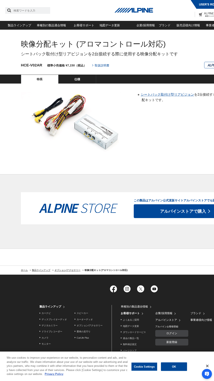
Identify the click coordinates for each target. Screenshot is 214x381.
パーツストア (130, 350)
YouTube (154, 288)
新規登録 (171, 342)
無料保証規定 (130, 344)
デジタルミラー (50, 325)
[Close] (207, 366)
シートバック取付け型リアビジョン (167, 94)
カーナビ (46, 313)
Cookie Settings (144, 366)
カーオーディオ (85, 319)
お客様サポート (84, 25)
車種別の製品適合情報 (51, 25)
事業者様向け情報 (201, 319)
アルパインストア (166, 319)
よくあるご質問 (131, 320)
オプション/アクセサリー (90, 325)
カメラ (45, 338)
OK (174, 366)
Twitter (140, 288)
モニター (46, 344)
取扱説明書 (102, 65)
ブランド (165, 25)
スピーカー (82, 313)
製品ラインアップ (19, 25)
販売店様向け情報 (188, 25)
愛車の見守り (83, 331)
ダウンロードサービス (134, 332)
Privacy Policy (54, 374)
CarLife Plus (83, 338)
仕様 (77, 79)
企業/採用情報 (145, 25)
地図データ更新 (109, 25)
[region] (107, 366)
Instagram (127, 288)
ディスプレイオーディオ (54, 319)
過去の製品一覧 (131, 338)
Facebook (113, 288)
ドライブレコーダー (52, 331)
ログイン (171, 333)
